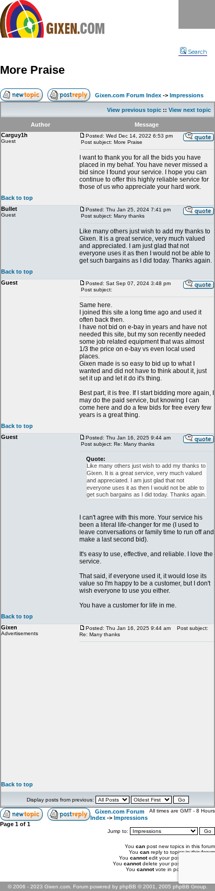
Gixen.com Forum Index (128, 95)
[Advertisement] (146, 711)
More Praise (32, 69)
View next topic (190, 110)
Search (197, 51)
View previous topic (134, 110)
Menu (196, 14)
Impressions (187, 95)
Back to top (17, 198)
